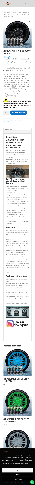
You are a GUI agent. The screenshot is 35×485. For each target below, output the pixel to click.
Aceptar (17, 470)
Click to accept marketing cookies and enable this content (17, 172)
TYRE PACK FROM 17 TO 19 (19, 12)
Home (4, 12)
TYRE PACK (9, 12)
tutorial (8, 337)
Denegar (17, 474)
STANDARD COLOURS (20, 14)
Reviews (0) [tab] (8, 132)
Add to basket (18, 112)
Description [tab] (8, 129)
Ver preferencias (17, 479)
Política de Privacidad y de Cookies (18, 482)
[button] (28, 20)
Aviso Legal (29, 482)
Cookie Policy (6, 482)
